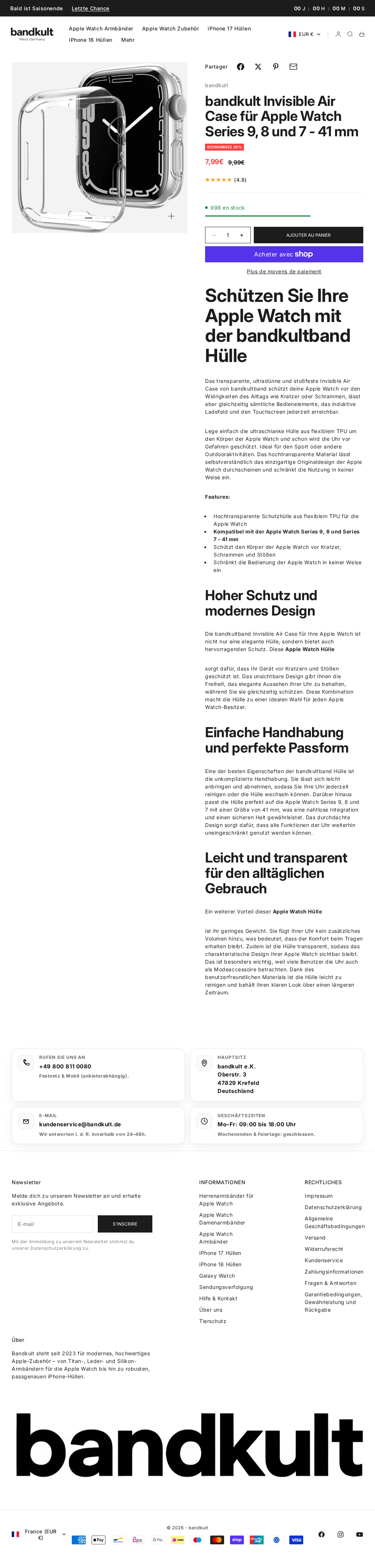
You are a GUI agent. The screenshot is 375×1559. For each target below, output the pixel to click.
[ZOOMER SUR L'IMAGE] (171, 216)
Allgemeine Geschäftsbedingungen (335, 1222)
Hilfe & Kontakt (218, 1298)
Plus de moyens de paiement (284, 271)
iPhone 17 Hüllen (229, 28)
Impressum (319, 1196)
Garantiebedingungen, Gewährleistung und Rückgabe (333, 1302)
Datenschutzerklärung (333, 1207)
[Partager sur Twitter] (258, 66)
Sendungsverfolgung (226, 1287)
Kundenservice (324, 1260)
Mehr (127, 40)
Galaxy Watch (217, 1275)
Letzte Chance (90, 8)
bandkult (216, 85)
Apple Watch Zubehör (170, 28)
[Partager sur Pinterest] (275, 66)
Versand (315, 1237)
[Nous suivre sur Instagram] (340, 1534)
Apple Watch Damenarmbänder (222, 1219)
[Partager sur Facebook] (240, 66)
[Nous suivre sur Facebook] (321, 1534)
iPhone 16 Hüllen (90, 40)
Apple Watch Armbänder (101, 28)
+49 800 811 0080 (65, 1066)
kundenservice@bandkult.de (80, 1124)
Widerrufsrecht (324, 1249)
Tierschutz (213, 1321)
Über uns (210, 1310)
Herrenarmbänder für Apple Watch (226, 1200)
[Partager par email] (293, 66)
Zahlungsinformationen (334, 1271)
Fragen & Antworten (330, 1283)
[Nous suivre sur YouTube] (359, 1534)
